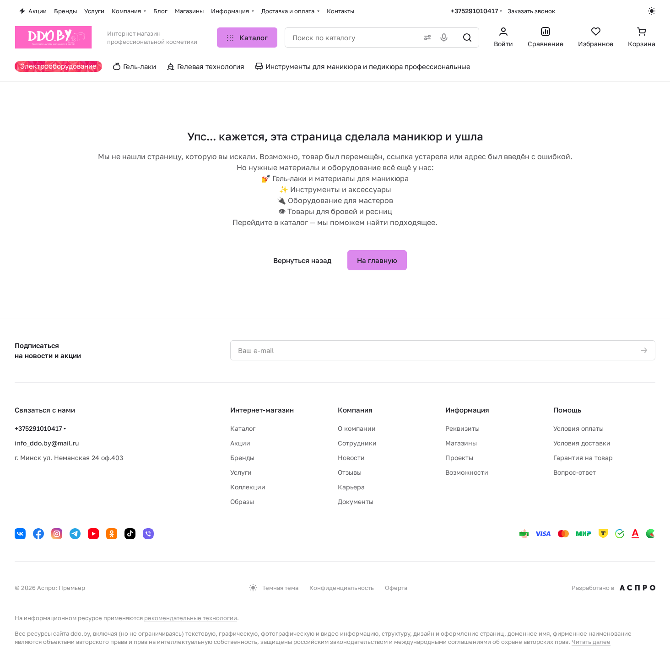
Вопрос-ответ (574, 472)
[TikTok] (129, 533)
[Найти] (467, 37)
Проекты (459, 457)
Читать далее (591, 641)
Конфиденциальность (341, 587)
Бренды (242, 457)
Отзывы (350, 472)
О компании (357, 428)
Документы (355, 501)
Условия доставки (582, 443)
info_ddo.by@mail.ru (47, 443)
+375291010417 (474, 11)
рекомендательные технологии (190, 618)
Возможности (466, 472)
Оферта (396, 587)
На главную (377, 260)
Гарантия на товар (583, 457)
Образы (242, 501)
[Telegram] (75, 533)
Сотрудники (357, 443)
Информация (467, 410)
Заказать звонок (531, 11)
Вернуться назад (302, 260)
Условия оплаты (578, 428)
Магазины (461, 443)
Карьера (351, 487)
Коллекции (247, 487)
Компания (355, 410)
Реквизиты (462, 428)
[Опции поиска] (426, 37)
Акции (240, 443)
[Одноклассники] (111, 533)
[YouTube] (93, 533)
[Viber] (148, 533)
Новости (351, 457)
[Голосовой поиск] (446, 37)
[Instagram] (56, 533)
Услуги (241, 472)
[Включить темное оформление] (651, 11)
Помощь (567, 410)
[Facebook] (38, 533)
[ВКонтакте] (20, 533)
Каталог (242, 428)
